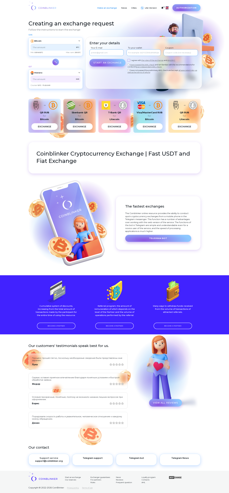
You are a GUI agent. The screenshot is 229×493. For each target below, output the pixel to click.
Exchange (44, 126)
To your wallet (135, 48)
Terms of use (87, 488)
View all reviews (165, 402)
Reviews (119, 480)
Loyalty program (149, 477)
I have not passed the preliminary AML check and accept (162, 71)
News (124, 8)
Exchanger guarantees (100, 477)
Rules (93, 482)
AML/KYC (171, 60)
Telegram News (180, 458)
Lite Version (151, 8)
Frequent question (124, 482)
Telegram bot (158, 238)
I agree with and (153, 60)
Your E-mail (96, 48)
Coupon (169, 48)
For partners (96, 480)
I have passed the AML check (142, 65)
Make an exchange (107, 8)
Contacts (145, 480)
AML (143, 482)
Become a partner (56, 326)
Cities (134, 8)
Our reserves (70, 480)
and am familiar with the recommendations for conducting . (161, 66)
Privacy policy (73, 488)
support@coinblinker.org (49, 461)
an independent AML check (150, 67)
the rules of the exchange (152, 60)
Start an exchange (107, 62)
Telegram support (93, 458)
